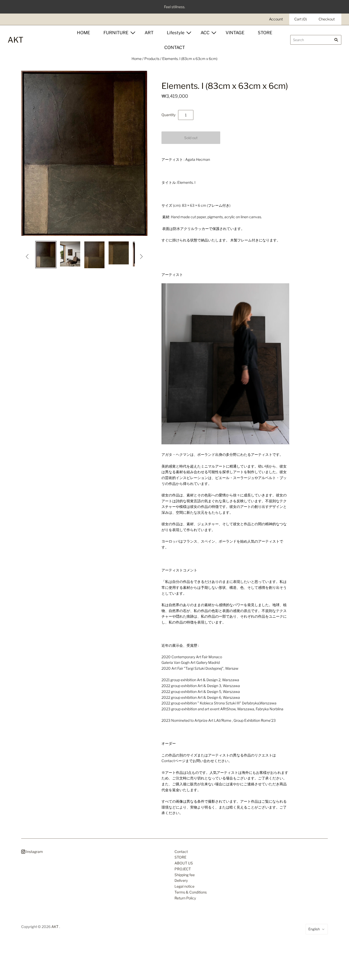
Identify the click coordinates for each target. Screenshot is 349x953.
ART (149, 32)
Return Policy (185, 898)
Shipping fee (185, 875)
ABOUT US (184, 863)
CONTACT (174, 47)
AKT (55, 926)
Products (151, 58)
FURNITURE (116, 32)
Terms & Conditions (191, 892)
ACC (205, 32)
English (314, 929)
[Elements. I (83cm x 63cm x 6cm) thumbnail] (45, 254)
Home (137, 58)
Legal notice (184, 886)
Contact (181, 851)
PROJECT (183, 869)
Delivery (181, 880)
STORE (265, 32)
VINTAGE (235, 32)
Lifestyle (175, 32)
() (300, 19)
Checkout (327, 19)
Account (276, 19)
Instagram (34, 851)
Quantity (168, 115)
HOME (83, 32)
